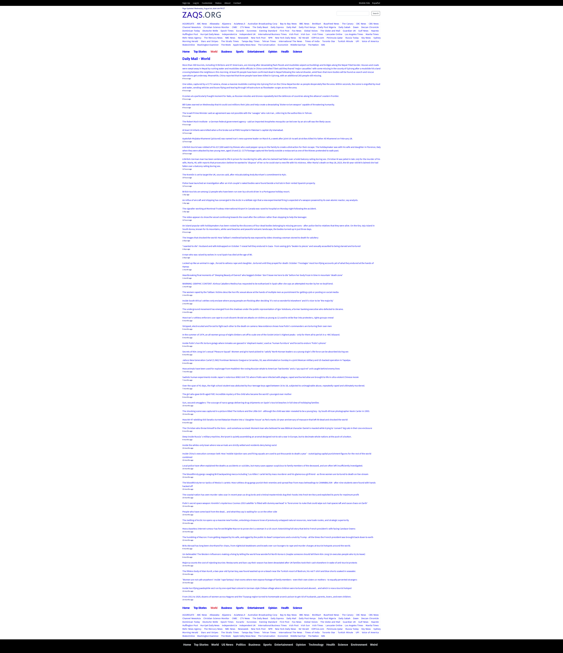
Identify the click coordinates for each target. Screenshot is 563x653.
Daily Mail (291, 27)
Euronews (252, 30)
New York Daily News (285, 37)
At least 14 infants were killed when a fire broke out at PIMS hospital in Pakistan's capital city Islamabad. (232, 130)
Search (376, 13)
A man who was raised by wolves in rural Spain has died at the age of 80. (217, 254)
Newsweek (243, 37)
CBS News (374, 23)
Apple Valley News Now (244, 44)
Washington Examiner (208, 44)
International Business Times (272, 34)
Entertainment (255, 51)
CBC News (361, 23)
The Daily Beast (260, 27)
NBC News (230, 37)
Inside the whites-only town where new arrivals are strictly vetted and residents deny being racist (229, 445)
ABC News (202, 23)
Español (376, 2)
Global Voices (311, 30)
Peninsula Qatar (335, 37)
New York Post (258, 37)
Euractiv (240, 30)
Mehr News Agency (191, 37)
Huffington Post (190, 34)
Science (297, 51)
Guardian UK (349, 30)
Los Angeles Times (354, 34)
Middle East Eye (298, 44)
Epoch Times (227, 30)
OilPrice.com (317, 37)
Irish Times (317, 34)
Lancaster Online (334, 34)
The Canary (347, 23)
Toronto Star (328, 41)
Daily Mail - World (196, 59)
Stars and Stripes (209, 41)
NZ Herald (304, 37)
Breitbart (316, 23)
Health (285, 51)
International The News (290, 41)
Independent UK (247, 34)
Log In (196, 2)
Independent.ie (229, 34)
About (227, 2)
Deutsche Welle (210, 30)
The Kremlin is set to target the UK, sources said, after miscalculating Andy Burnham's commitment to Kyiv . (234, 174)
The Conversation (266, 44)
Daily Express (277, 27)
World (214, 51)
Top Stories (200, 51)
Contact (237, 2)
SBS (323, 44)
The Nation (313, 44)
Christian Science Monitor (216, 27)
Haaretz (375, 30)
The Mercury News (213, 37)
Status (218, 2)
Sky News (366, 37)
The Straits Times (230, 41)
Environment (359, 644)
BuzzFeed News (331, 23)
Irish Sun (305, 34)
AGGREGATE (188, 23)
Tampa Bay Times (251, 41)
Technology (316, 644)
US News (227, 644)
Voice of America (370, 41)
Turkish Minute (345, 41)
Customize (207, 2)
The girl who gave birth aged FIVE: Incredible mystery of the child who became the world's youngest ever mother (237, 394)
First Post (284, 30)
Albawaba (214, 23)
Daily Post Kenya (307, 27)
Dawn (356, 27)
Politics (241, 644)
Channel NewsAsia (191, 27)
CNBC (234, 27)
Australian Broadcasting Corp (262, 23)
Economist (283, 44)
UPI (357, 41)
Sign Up (186, 2)
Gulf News (363, 30)
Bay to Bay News (288, 23)
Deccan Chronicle (370, 27)
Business (226, 51)
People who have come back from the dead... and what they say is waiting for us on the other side (229, 511)
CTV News (245, 27)
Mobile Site (364, 2)
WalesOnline (188, 44)
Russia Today (352, 37)
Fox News (296, 30)
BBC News (304, 23)
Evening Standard (268, 30)
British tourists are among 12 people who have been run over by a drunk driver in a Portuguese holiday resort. (236, 191)
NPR (270, 37)
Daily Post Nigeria (327, 27)
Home (186, 51)
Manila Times (372, 34)
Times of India (312, 41)
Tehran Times (269, 41)
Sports (240, 51)
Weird (374, 644)
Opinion (272, 51)
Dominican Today (191, 30)
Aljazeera (226, 23)
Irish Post (294, 34)
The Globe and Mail (330, 30)
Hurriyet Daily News (209, 34)
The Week (226, 44)
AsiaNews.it (239, 23)
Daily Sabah (344, 27)
